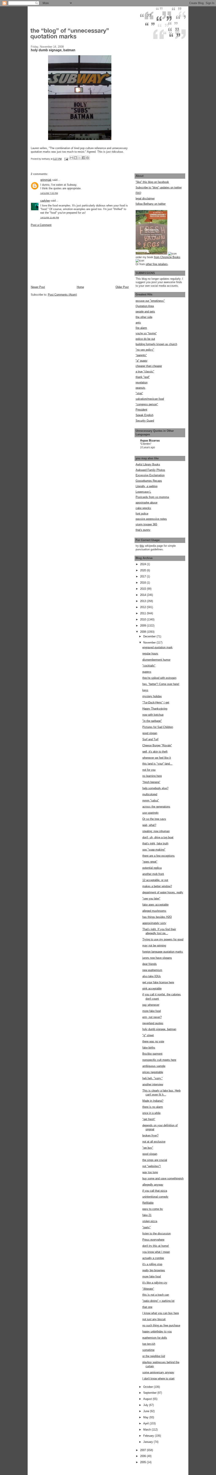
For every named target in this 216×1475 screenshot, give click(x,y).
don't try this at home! (155, 1245)
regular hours (150, 653)
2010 (143, 619)
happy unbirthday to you (157, 1331)
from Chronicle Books (167, 257)
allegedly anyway (152, 1184)
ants (138, 322)
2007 (143, 1450)
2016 (143, 582)
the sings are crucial (154, 1160)
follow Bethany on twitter (151, 203)
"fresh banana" (151, 782)
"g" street (148, 1035)
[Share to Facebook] (83, 158)
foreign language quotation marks (162, 951)
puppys (146, 671)
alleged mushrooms (154, 910)
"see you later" (151, 898)
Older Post (122, 287)
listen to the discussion (156, 1233)
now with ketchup (152, 714)
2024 (143, 564)
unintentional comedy (155, 1196)
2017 (143, 576)
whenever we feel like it (156, 757)
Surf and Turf (150, 739)
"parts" (146, 1227)
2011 (143, 613)
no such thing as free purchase (161, 1325)
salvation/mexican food (150, 398)
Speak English (144, 415)
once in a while (151, 1113)
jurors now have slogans (157, 957)
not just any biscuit (154, 1319)
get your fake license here (158, 982)
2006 (143, 1456)
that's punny (143, 529)
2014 (143, 594)
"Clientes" (145, 443)
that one (147, 1307)
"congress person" (147, 404)
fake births (148, 1047)
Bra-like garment (152, 1053)
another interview (152, 1084)
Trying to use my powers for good (162, 939)
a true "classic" (145, 371)
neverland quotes (152, 1023)
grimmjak (45, 179)
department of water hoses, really (162, 892)
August (148, 1398)
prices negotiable (152, 1072)
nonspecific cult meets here (159, 1059)
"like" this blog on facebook (152, 182)
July (146, 1405)
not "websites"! (151, 1166)
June (146, 1411)
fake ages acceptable (155, 904)
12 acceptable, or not (155, 880)
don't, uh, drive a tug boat (157, 837)
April (146, 1423)
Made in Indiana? (152, 1100)
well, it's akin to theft (154, 751)
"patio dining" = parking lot (158, 1300)
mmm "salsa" (150, 800)
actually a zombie (153, 1258)
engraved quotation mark (157, 647)
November (150, 642)
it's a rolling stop (152, 1264)
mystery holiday (152, 696)
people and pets (145, 311)
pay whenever (150, 1004)
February (149, 1435)
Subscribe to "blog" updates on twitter (159, 187)
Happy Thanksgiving (154, 708)
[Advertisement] (62, 255)
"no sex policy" (145, 349)
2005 (143, 1462)
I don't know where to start (158, 1378)
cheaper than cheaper (149, 366)
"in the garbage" (152, 720)
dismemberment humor (156, 659)
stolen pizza (149, 1221)
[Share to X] (79, 158)
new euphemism (152, 970)
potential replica (152, 867)
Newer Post (38, 287)
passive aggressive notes (151, 518)
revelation (141, 382)
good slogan (149, 733)
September (150, 1392)
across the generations (156, 806)
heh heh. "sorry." (152, 1078)
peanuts (140, 387)
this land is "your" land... (157, 763)
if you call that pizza (154, 1190)
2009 (143, 625)
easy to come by (152, 1209)
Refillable (148, 1202)
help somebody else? (155, 788)
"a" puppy (141, 360)
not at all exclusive (153, 1141)
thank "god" (143, 377)
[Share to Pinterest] (87, 158)
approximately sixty (154, 923)
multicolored (149, 794)
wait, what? (149, 825)
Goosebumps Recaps (149, 480)
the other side (144, 317)
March (147, 1429)
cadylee (45, 200)
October (148, 1386)
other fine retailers (157, 264)
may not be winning (154, 945)
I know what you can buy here (160, 1313)
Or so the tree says (154, 819)
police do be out (145, 338)
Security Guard (145, 420)
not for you (148, 769)
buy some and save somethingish (163, 1178)
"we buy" (147, 1147)
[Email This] (71, 158)
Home (80, 287)
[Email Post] (66, 159)
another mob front (153, 874)
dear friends (149, 964)
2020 (143, 570)
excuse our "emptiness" (150, 300)
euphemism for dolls (154, 1337)
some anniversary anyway (158, 1372)
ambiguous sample (153, 1066)
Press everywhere (153, 1239)
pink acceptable (152, 988)
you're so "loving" (146, 333)
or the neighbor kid (153, 1356)
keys (145, 690)
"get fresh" (148, 1119)
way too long (150, 1172)
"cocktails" (148, 665)
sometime (148, 1350)
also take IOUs (151, 976)
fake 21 (146, 1215)
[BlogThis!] (75, 158)
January (148, 1441)
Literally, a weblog (146, 486)
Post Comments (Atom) (62, 294)
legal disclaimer (145, 198)
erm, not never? (152, 1017)
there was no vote (153, 1041)
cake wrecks (143, 508)
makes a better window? (157, 886)
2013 (143, 601)
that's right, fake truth (155, 843)
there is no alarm (152, 1106)
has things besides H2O (157, 917)
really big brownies (153, 1270)
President (141, 409)
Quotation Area (145, 306)
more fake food (151, 1011)
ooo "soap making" (153, 849)
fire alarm (141, 327)
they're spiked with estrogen (159, 677)
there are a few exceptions (158, 855)
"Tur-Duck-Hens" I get (155, 702)
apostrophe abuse (146, 502)
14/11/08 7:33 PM (49, 193)
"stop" (139, 393)
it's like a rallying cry (154, 1282)
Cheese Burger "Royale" (157, 745)
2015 (143, 588)
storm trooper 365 (146, 524)
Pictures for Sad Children (157, 727)
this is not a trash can (155, 1294)
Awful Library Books (148, 464)
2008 (143, 631)
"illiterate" (148, 1288)
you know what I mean (156, 1252)
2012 (143, 607)
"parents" (141, 355)
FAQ (138, 193)
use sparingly (150, 812)
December (150, 636)
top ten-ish (148, 1343)
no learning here (152, 776)
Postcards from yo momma (152, 497)
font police (142, 513)
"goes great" (149, 861)
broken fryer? (150, 1135)
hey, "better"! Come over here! (160, 684)
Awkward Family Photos (150, 470)
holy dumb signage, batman (159, 1029)
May (146, 1417)
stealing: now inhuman (156, 831)
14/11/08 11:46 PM (49, 217)
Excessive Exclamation (150, 475)
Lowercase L (143, 491)
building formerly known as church (156, 344)
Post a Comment (41, 225)
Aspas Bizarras (150, 440)
